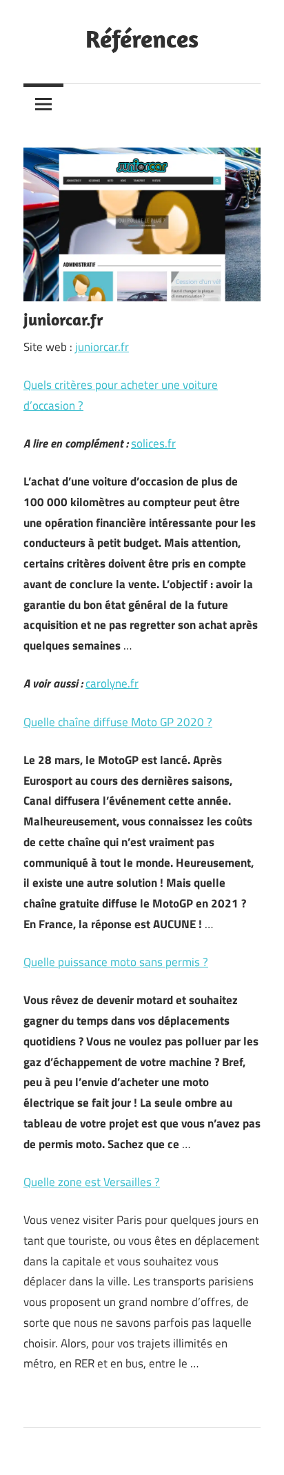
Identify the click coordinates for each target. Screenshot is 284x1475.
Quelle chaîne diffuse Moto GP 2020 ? (117, 722)
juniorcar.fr (102, 347)
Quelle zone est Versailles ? (91, 1182)
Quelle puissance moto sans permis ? (115, 962)
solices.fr (153, 443)
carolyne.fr (112, 683)
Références (142, 38)
